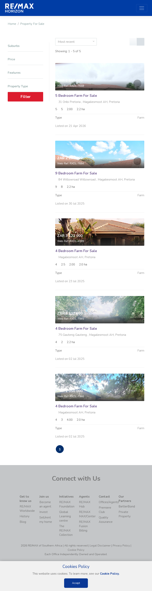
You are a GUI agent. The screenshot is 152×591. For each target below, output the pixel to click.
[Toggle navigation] (141, 8)
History (24, 516)
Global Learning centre (65, 516)
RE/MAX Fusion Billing (84, 526)
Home (12, 24)
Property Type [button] (18, 86)
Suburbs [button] (14, 46)
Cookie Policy (76, 550)
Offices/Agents (109, 502)
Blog (23, 522)
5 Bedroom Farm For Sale (76, 95)
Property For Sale (32, 24)
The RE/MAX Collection (66, 530)
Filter (25, 96)
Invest (43, 512)
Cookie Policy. (110, 574)
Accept (76, 583)
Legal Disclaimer (100, 545)
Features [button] (14, 73)
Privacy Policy (121, 545)
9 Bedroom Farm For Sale (76, 173)
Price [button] (11, 59)
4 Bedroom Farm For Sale (76, 250)
